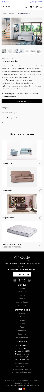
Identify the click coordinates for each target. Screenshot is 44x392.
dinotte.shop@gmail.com (22, 372)
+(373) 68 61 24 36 (22, 366)
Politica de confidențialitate (15, 385)
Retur (22, 327)
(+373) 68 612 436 (37, 2)
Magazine (7, 2)
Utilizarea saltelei (22, 337)
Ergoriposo (22, 306)
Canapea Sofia (7, 191)
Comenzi (22, 313)
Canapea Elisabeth (8, 218)
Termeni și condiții (32, 385)
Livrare (22, 316)
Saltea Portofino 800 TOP (11, 244)
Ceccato (22, 288)
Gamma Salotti (8, 58)
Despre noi (22, 334)
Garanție (22, 323)
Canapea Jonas (7, 163)
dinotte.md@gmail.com (22, 369)
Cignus (22, 295)
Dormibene (22, 292)
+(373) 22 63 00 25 (22, 363)
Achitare (22, 320)
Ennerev (22, 299)
